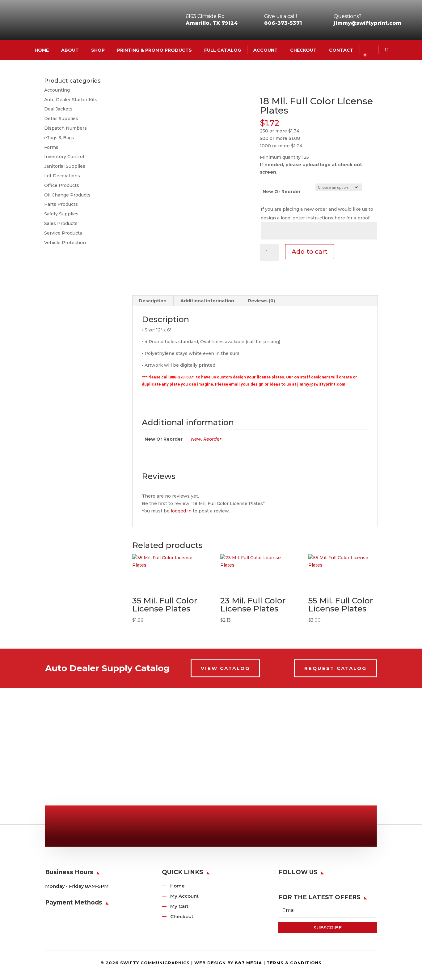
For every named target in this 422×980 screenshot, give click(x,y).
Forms (51, 147)
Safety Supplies (61, 214)
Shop (98, 50)
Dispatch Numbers (65, 128)
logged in (181, 511)
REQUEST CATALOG (335, 668)
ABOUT (70, 50)
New (196, 439)
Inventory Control (64, 156)
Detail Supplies (61, 118)
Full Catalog (222, 50)
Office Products (61, 185)
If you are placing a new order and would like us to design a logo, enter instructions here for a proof (317, 213)
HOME (42, 50)
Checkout (303, 50)
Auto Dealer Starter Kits (70, 99)
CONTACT (341, 50)
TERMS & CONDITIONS (294, 962)
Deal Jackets (58, 109)
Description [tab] (153, 301)
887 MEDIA (248, 962)
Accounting (57, 90)
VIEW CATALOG (225, 668)
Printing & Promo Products (154, 50)
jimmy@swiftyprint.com (367, 23)
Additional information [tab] (207, 301)
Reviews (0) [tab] (261, 301)
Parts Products (61, 204)
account (265, 50)
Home (177, 886)
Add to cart (309, 251)
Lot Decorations (62, 176)
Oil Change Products (67, 195)
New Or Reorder (282, 191)
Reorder (212, 439)
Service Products (63, 233)
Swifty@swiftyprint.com (215, 827)
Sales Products (61, 223)
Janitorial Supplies (64, 166)
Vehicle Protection (65, 242)
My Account (184, 896)
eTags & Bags (59, 137)
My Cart (179, 906)
